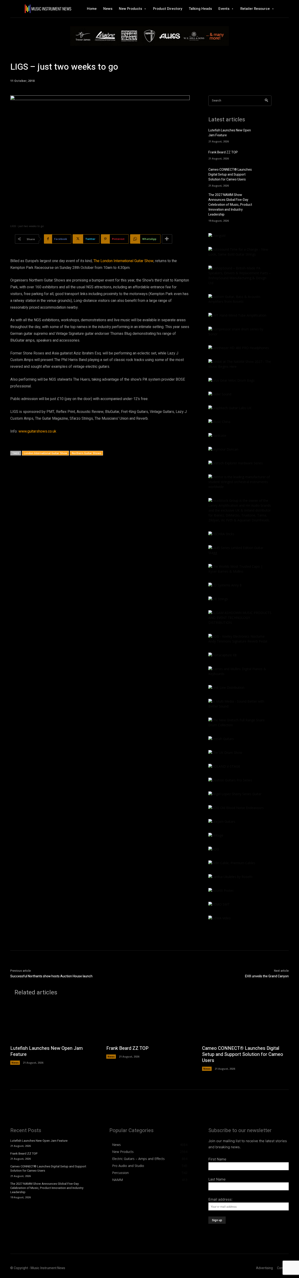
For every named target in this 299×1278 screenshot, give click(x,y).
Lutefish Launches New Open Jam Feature (46, 1051)
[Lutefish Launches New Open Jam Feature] (265, 134)
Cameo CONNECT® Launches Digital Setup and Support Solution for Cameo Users (230, 174)
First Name (217, 1159)
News (15, 1062)
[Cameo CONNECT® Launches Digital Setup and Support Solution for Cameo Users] (265, 174)
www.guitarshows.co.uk (37, 431)
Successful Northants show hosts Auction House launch (51, 976)
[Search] (266, 100)
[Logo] (48, 8)
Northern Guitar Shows (86, 453)
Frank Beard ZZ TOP (223, 152)
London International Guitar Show (45, 453)
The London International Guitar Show (123, 261)
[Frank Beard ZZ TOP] (265, 154)
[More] (167, 239)
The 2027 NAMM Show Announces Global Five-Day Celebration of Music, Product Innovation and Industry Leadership (230, 204)
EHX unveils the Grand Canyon (267, 976)
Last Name (217, 1179)
